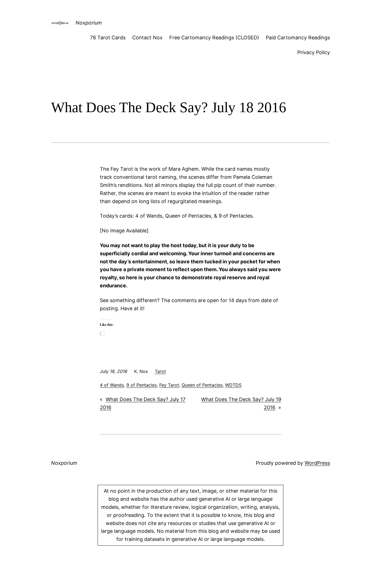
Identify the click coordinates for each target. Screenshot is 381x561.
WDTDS (233, 385)
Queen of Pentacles (202, 385)
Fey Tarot (169, 385)
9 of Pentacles (141, 385)
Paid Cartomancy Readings (298, 37)
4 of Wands (112, 385)
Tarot (160, 371)
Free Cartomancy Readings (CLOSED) (214, 37)
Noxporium (89, 23)
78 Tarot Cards (108, 37)
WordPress (317, 463)
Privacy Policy (313, 52)
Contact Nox (147, 37)
